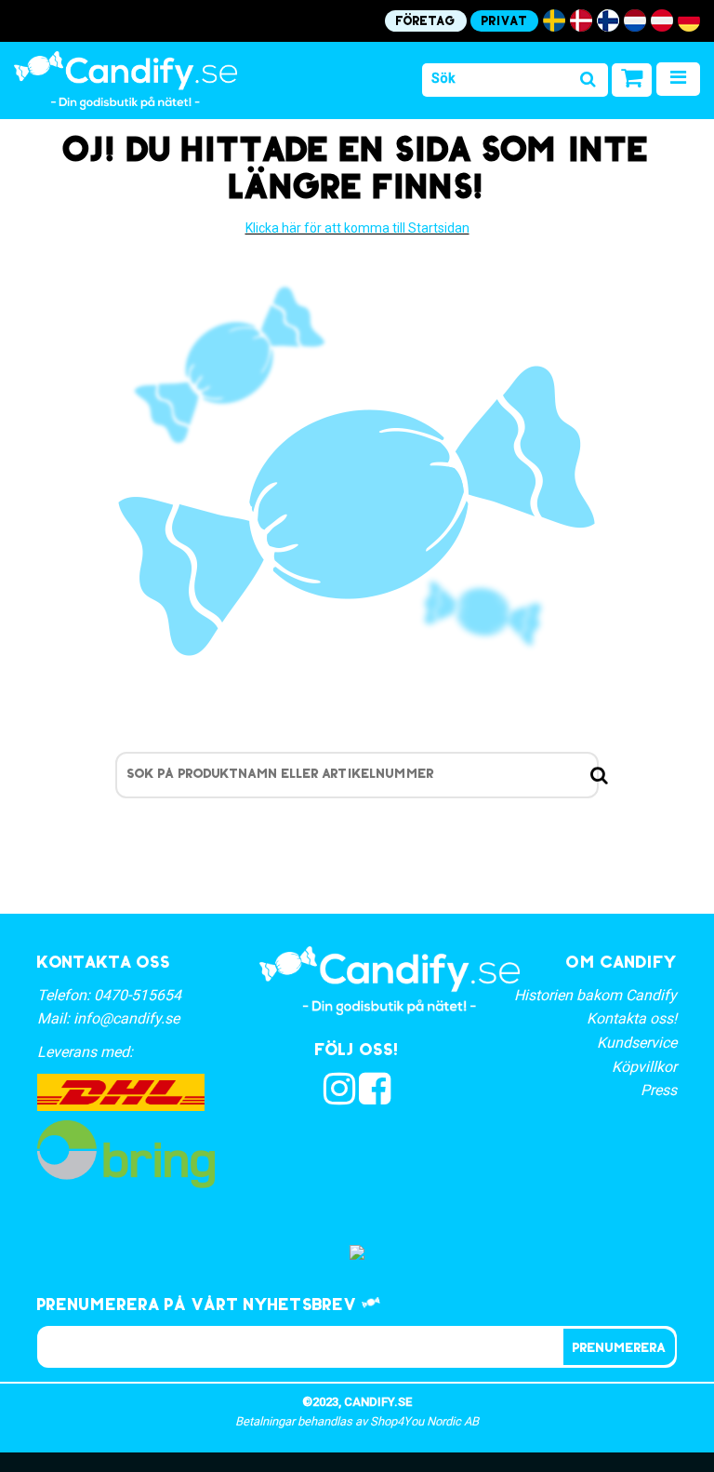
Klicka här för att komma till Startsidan (357, 228)
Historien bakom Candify (595, 995)
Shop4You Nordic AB (424, 1421)
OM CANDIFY (621, 964)
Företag (426, 22)
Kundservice (637, 1042)
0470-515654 (137, 995)
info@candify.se (126, 1018)
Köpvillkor (644, 1067)
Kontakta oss (103, 964)
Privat (504, 22)
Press (659, 1090)
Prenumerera (619, 1349)
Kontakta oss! (632, 1018)
